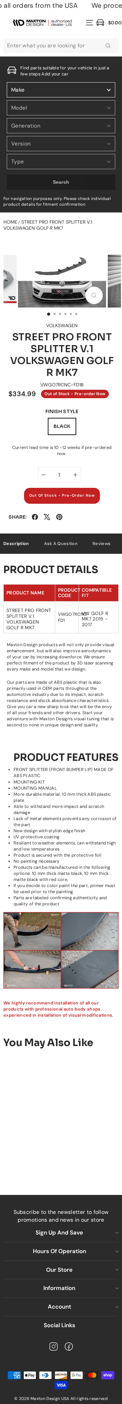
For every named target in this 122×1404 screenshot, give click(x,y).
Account (59, 1306)
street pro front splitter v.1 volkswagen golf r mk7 (47, 225)
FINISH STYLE (61, 411)
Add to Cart (51, 1163)
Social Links (59, 1325)
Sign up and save (59, 1232)
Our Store (59, 1269)
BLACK (62, 426)
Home (10, 222)
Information (59, 1288)
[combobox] (61, 45)
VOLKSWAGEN (62, 325)
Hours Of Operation (59, 1251)
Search (61, 182)
